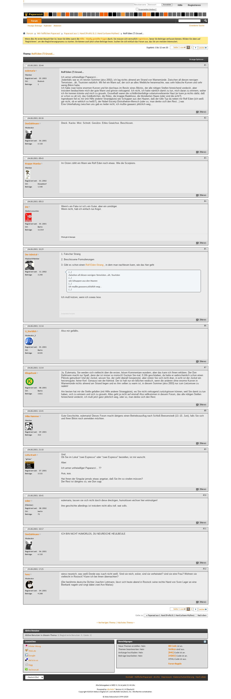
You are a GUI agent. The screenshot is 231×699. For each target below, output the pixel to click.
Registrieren (194, 5)
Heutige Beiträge (35, 26)
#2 (205, 118)
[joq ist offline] (28, 217)
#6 (205, 326)
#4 (205, 201)
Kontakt (129, 677)
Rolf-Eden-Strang (94, 264)
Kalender (48, 26)
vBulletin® (111, 690)
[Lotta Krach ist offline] (29, 465)
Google (32, 656)
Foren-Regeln (175, 664)
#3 (205, 158)
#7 (205, 367)
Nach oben (202, 616)
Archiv (157, 677)
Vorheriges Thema (106, 622)
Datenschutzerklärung (183, 677)
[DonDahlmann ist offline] (28, 134)
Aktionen (57, 26)
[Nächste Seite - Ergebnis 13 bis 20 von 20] (195, 48)
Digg (31, 665)
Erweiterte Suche (196, 25)
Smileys (172, 649)
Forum (34, 21)
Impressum (166, 677)
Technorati (34, 670)
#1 (205, 65)
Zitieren (203, 112)
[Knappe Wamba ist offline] (27, 174)
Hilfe (180, 5)
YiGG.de (32, 651)
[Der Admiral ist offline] (29, 265)
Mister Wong (35, 646)
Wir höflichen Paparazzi (48, 33)
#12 (204, 569)
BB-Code (172, 646)
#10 (204, 495)
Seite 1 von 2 (179, 47)
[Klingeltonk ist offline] (29, 381)
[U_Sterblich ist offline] (29, 341)
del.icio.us (33, 660)
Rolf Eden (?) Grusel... (43, 54)
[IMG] (171, 652)
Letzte (201, 48)
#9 (205, 449)
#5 (205, 249)
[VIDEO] (172, 656)
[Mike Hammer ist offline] (29, 426)
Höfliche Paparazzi (143, 677)
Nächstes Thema (125, 622)
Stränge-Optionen (196, 60)
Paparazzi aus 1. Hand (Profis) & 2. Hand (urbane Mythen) (91, 33)
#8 (205, 411)
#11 (204, 529)
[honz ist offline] (29, 585)
